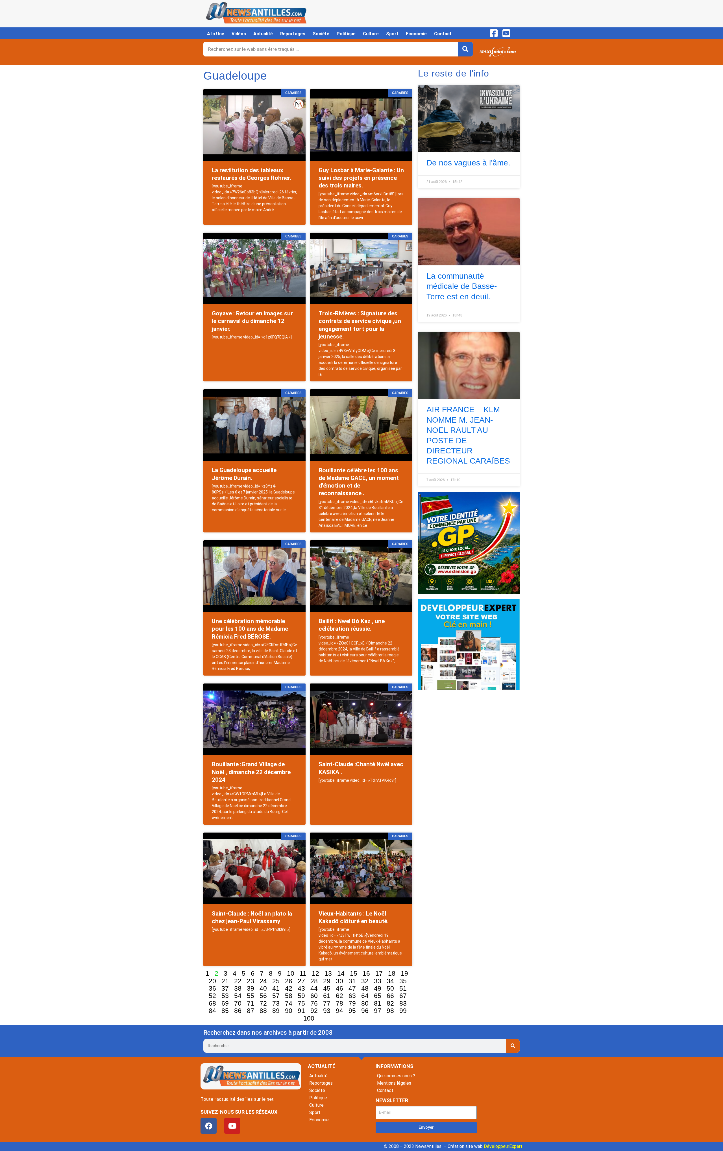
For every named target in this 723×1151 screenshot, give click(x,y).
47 (352, 988)
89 (276, 1010)
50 (390, 988)
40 (263, 988)
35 (403, 981)
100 (308, 1018)
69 (225, 1003)
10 (290, 973)
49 (377, 988)
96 (365, 1010)
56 (263, 995)
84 (212, 1010)
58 (288, 995)
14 (341, 973)
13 (328, 973)
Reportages (292, 33)
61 (326, 995)
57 (276, 995)
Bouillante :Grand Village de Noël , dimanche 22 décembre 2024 (251, 772)
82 (390, 1003)
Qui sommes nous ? (396, 1075)
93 (326, 1010)
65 (377, 995)
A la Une (215, 33)
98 (390, 1010)
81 (377, 1003)
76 (314, 1003)
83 (403, 1003)
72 (263, 1003)
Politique (346, 33)
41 (276, 988)
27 (301, 981)
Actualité (263, 33)
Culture (371, 33)
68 (212, 1003)
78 (339, 1003)
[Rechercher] (465, 49)
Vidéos (239, 33)
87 (250, 1010)
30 (339, 981)
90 (288, 1010)
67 (403, 995)
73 (276, 1003)
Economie (416, 33)
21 (225, 981)
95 (352, 1010)
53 (225, 995)
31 (352, 981)
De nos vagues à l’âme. (468, 162)
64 (365, 995)
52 (212, 995)
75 (301, 1003)
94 (339, 1010)
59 (301, 995)
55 (250, 995)
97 (377, 1010)
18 (391, 973)
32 (365, 981)
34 (390, 981)
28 (314, 981)
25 (276, 981)
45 (326, 988)
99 (403, 1010)
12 (315, 973)
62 (339, 995)
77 (326, 1003)
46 (339, 988)
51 (403, 988)
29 (326, 981)
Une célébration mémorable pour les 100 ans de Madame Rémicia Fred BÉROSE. (250, 629)
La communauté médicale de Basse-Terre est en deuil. (461, 286)
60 (314, 995)
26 (288, 981)
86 (237, 1010)
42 (288, 988)
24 (263, 981)
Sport (392, 33)
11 (303, 973)
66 (390, 995)
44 (314, 988)
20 (212, 981)
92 (314, 1010)
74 (288, 1003)
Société (321, 33)
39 (250, 988)
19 (404, 973)
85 (225, 1010)
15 (353, 973)
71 (250, 1003)
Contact (443, 33)
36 (212, 988)
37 (225, 988)
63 (352, 995)
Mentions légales (394, 1083)
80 (365, 1003)
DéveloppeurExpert (503, 1146)
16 (366, 973)
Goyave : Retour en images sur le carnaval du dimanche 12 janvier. (252, 321)
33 (377, 981)
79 (352, 1003)
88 (263, 1010)
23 (250, 981)
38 (237, 988)
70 (237, 1003)
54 (237, 995)
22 (237, 981)
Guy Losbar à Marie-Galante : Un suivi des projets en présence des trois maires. (361, 178)
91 (301, 1010)
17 (379, 973)
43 (301, 988)
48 (365, 988)
